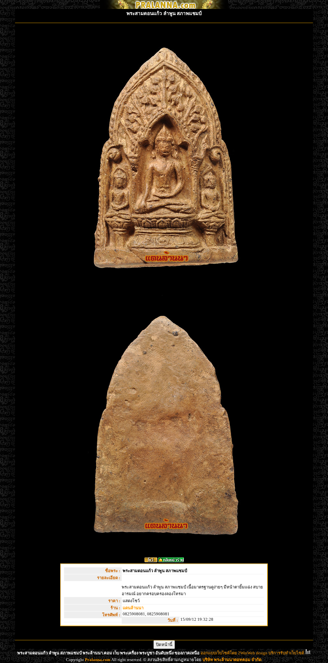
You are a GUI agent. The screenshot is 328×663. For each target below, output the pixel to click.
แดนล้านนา (133, 607)
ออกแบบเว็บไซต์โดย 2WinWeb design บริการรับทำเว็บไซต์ (252, 653)
